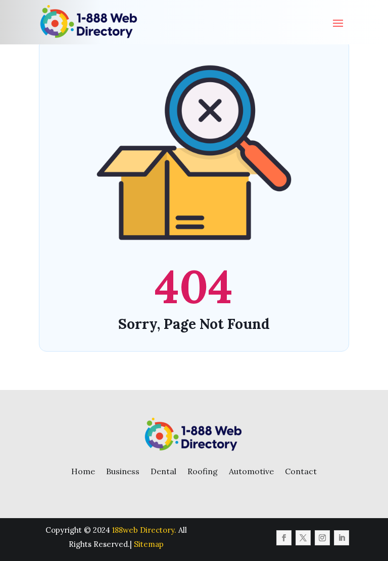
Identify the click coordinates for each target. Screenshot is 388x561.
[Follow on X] (303, 537)
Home (83, 471)
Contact (301, 471)
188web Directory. (144, 530)
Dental (163, 471)
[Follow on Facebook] (284, 537)
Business (122, 471)
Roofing (202, 471)
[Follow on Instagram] (322, 537)
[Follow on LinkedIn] (341, 537)
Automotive (251, 471)
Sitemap (149, 544)
